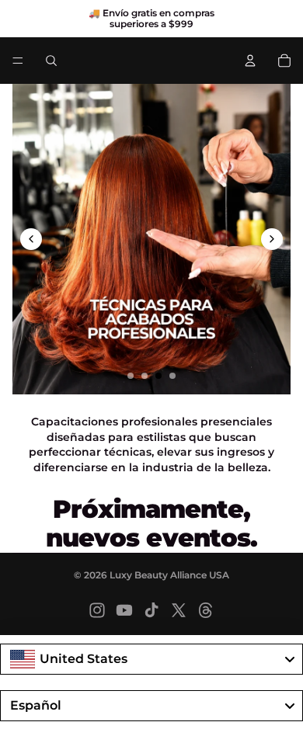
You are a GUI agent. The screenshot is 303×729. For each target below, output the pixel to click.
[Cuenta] (250, 60)
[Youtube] (124, 610)
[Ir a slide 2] (144, 376)
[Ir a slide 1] (130, 376)
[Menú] (18, 60)
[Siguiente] (272, 239)
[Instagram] (97, 610)
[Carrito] (284, 60)
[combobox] (151, 659)
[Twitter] (178, 610)
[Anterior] (31, 239)
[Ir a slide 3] (158, 376)
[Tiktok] (151, 610)
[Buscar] (51, 60)
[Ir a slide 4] (172, 376)
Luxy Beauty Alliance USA (169, 575)
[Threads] (206, 610)
